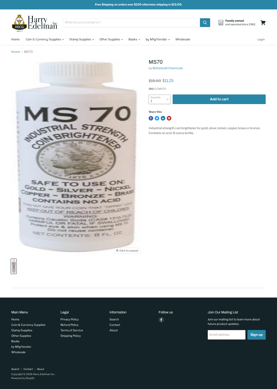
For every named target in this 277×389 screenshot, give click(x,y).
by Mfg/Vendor (157, 39)
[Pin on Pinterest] (169, 118)
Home (15, 39)
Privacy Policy (69, 319)
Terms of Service (71, 330)
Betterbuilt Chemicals (168, 68)
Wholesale (182, 39)
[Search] (205, 22)
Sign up (256, 335)
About (113, 330)
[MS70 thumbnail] (13, 266)
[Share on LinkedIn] (163, 118)
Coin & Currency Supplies (44, 39)
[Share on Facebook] (151, 118)
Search (114, 319)
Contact (114, 325)
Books (133, 39)
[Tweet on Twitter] (157, 118)
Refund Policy (69, 325)
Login (261, 39)
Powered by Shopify (22, 378)
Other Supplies (110, 39)
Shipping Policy (70, 336)
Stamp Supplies (80, 39)
